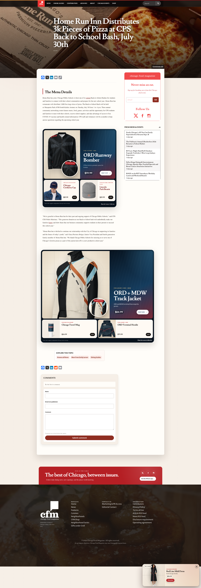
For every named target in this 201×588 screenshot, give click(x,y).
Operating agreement (142, 522)
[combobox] (149, 3)
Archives (83, 3)
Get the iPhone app (147, 478)
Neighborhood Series (80, 522)
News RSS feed (139, 516)
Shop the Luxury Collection (107, 204)
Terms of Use (138, 510)
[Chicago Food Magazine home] (41, 3)
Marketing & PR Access (112, 504)
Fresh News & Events (133, 127)
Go (155, 100)
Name (47, 391)
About (92, 3)
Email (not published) (51, 402)
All (159, 127)
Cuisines (74, 513)
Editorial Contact (109, 507)
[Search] (158, 3)
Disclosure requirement (143, 519)
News (49, 3)
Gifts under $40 (78, 526)
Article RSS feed (139, 513)
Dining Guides (59, 3)
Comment (48, 412)
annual (88, 98)
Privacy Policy (139, 507)
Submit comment (79, 438)
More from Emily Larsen (80, 357)
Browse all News (63, 357)
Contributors (72, 3)
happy (51, 222)
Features (75, 510)
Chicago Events (103, 3)
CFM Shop (75, 519)
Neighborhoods (77, 516)
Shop (114, 3)
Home (73, 504)
